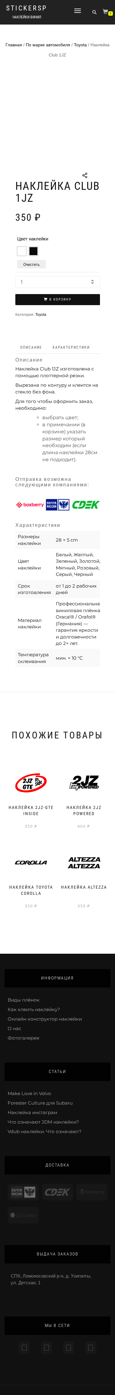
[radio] (21, 251)
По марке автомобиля (48, 44)
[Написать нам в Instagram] (24, 1347)
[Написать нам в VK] (90, 1347)
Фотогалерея (23, 1038)
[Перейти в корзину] (106, 13)
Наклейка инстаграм (32, 1112)
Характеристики (71, 347)
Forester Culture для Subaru (40, 1103)
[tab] (31, 348)
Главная (14, 44)
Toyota (80, 44)
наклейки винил (27, 17)
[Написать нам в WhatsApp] (68, 1347)
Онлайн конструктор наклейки (45, 1019)
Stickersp (26, 8)
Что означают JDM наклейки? (43, 1122)
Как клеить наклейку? (34, 1009)
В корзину (60, 299)
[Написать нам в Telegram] (46, 1347)
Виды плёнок (24, 1000)
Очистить (31, 264)
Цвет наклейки (32, 238)
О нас (14, 1028)
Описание (31, 347)
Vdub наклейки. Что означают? (45, 1131)
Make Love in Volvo (29, 1093)
